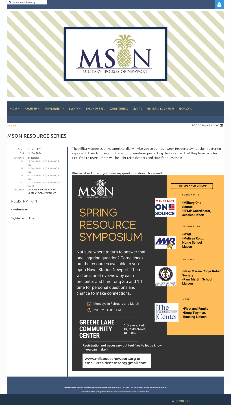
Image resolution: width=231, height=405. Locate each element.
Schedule (18, 157)
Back (14, 125)
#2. (22, 168)
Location (19, 189)
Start (21, 148)
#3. (22, 175)
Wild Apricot (180, 400)
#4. (22, 182)
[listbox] (208, 125)
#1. (22, 161)
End (21, 153)
